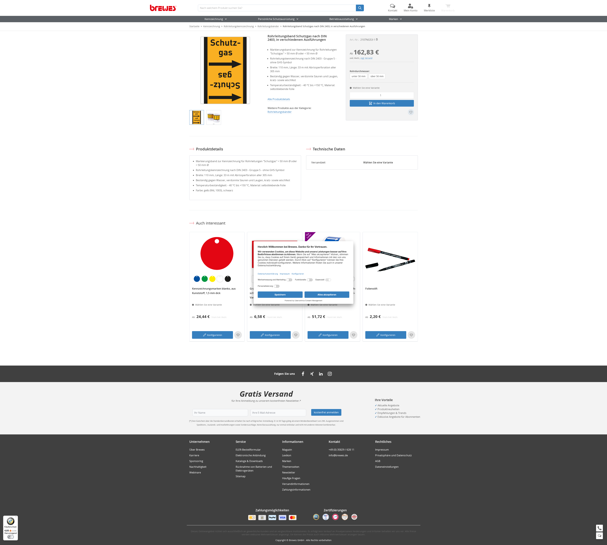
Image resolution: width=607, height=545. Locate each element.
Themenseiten (290, 467)
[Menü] (16, 517)
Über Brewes (197, 449)
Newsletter (288, 472)
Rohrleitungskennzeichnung (239, 26)
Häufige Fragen (291, 478)
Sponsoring (196, 461)
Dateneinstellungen (387, 467)
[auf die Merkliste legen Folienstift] (411, 335)
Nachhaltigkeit (197, 467)
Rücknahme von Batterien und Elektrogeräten (254, 468)
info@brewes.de (338, 455)
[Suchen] (360, 8)
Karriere (194, 455)
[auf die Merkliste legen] (411, 112)
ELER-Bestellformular (248, 449)
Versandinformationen (295, 484)
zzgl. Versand (366, 58)
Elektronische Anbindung (251, 455)
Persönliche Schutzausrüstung (276, 19)
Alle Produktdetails (279, 99)
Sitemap (240, 476)
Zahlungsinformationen (296, 489)
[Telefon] (599, 528)
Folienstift (371, 288)
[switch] (10, 537)
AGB (377, 461)
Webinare (195, 472)
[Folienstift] (390, 259)
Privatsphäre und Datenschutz (393, 455)
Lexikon (286, 455)
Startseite (194, 26)
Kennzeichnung (214, 19)
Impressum (382, 449)
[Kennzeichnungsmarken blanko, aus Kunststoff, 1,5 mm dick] (217, 259)
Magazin (287, 449)
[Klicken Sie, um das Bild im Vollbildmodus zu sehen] (225, 70)
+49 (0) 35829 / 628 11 (341, 449)
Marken (393, 19)
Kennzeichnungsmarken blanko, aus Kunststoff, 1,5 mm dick (214, 291)
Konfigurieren (214, 335)
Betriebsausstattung (341, 19)
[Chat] (599, 535)
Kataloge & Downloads (249, 461)
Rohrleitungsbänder (268, 26)
